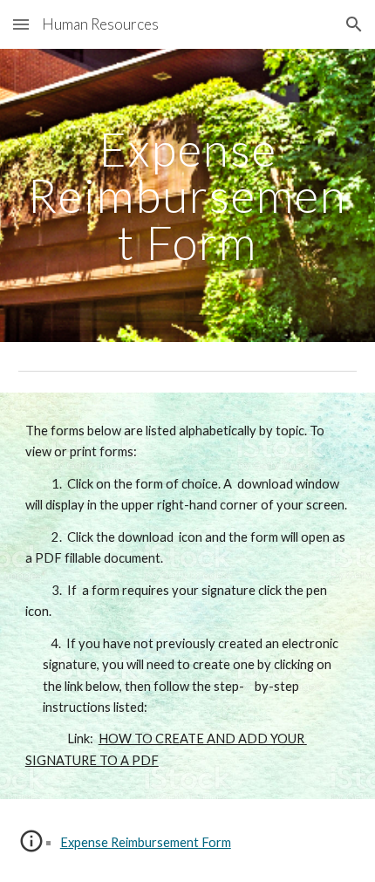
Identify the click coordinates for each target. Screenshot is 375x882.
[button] (21, 24)
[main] (188, 195)
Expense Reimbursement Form (145, 842)
